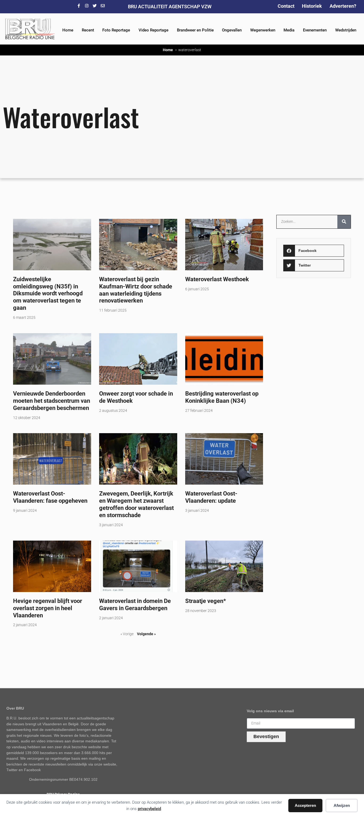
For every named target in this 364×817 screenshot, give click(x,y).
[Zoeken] (344, 221)
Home (67, 30)
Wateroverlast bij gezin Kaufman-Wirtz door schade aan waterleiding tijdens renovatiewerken (135, 290)
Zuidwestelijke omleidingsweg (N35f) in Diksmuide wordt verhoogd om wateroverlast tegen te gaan (48, 293)
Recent (88, 30)
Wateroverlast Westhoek (217, 279)
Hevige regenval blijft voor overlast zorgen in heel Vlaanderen (47, 608)
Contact (286, 6)
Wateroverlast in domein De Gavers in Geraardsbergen (135, 604)
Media (289, 30)
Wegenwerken (262, 30)
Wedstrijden (345, 30)
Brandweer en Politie (195, 30)
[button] (313, 251)
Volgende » (146, 634)
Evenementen (315, 30)
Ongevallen (232, 30)
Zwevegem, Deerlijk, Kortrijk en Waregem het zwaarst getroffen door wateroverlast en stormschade (136, 504)
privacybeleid (149, 808)
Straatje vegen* (205, 600)
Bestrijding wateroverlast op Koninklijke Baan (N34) (221, 397)
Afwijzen (342, 805)
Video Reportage (153, 30)
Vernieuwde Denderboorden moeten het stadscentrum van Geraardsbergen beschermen (51, 400)
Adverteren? (343, 6)
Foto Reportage (116, 30)
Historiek (312, 6)
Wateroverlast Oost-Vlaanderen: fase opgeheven (50, 497)
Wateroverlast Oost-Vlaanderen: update (211, 497)
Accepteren (305, 805)
